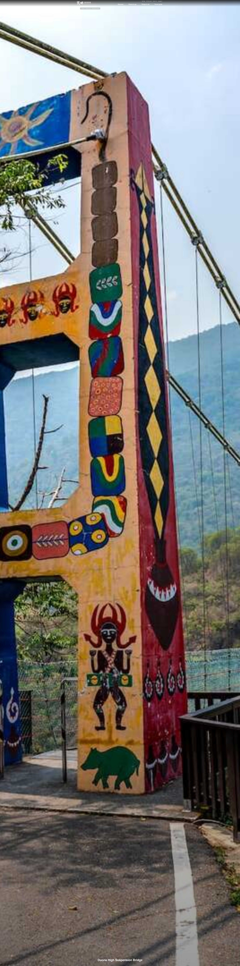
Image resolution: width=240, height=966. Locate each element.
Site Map (143, 1)
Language (159, 1)
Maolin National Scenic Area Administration (83, 2)
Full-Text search (149, 1)
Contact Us (155, 1)
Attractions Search (95, 8)
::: (140, 1)
